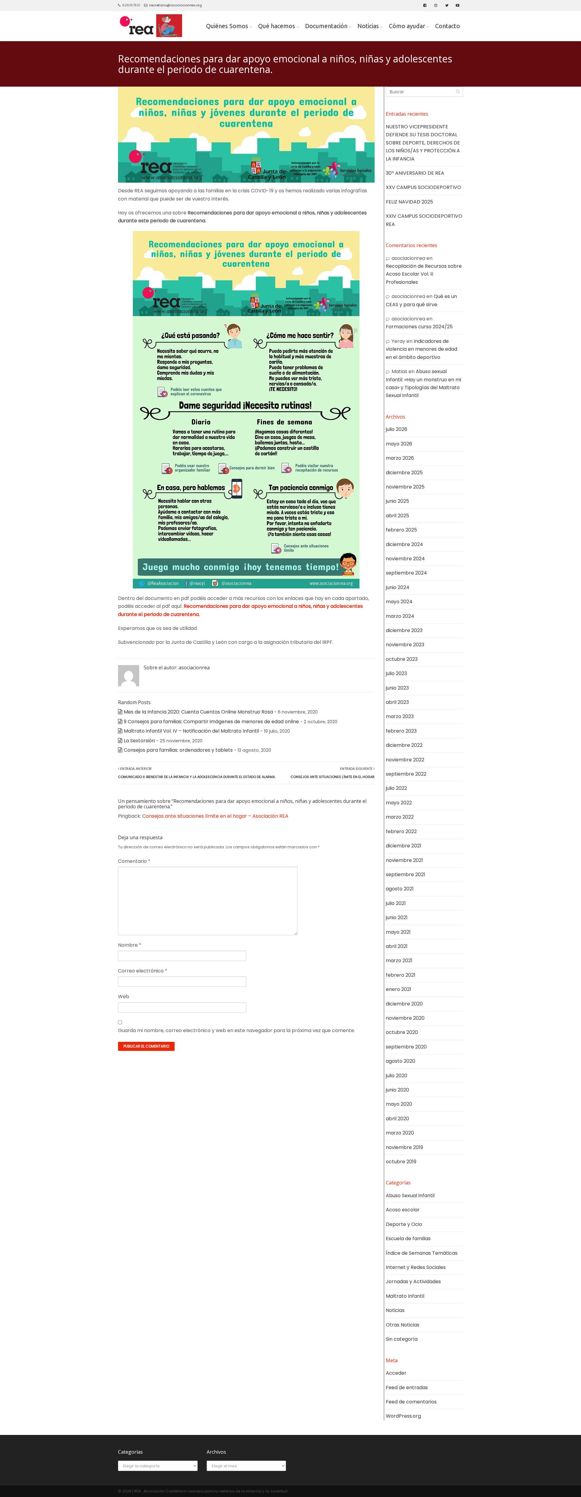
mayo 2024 (399, 601)
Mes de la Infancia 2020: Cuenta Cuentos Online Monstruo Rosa (198, 711)
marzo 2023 (400, 716)
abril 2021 (397, 946)
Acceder (396, 1372)
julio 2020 (396, 1075)
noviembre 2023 (405, 644)
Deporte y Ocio (404, 1224)
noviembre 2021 (404, 860)
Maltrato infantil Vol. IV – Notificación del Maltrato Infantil (191, 730)
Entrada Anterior (196, 772)
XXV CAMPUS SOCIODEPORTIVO (423, 187)
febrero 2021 (400, 975)
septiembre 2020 (406, 1046)
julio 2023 (396, 673)
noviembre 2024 (405, 558)
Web (123, 996)
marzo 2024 (400, 616)
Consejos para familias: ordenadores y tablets (178, 750)
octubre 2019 (401, 1161)
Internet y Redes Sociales (416, 1267)
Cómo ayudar (407, 25)
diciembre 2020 (404, 1003)
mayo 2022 (399, 802)
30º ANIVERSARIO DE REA (415, 173)
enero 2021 (398, 989)
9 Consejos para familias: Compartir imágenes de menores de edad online (211, 721)
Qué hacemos (276, 25)
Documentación (326, 25)
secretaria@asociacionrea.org (175, 5)
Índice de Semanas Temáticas (422, 1253)
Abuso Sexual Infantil (410, 1195)
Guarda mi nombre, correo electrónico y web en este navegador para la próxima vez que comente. (236, 1030)
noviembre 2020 (405, 1018)
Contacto (447, 25)
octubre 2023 (402, 659)
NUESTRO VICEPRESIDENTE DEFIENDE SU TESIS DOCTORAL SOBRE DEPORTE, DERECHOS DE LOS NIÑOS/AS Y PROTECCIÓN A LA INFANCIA (423, 142)
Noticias (368, 25)
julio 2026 (396, 429)
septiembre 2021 (405, 874)
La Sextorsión (139, 740)
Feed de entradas (407, 1387)
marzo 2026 (400, 458)
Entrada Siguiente (332, 772)
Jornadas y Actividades (413, 1281)
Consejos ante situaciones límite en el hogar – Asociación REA (215, 816)
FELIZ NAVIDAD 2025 (409, 201)
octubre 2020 (402, 1032)
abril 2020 (397, 1118)
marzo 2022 (400, 816)
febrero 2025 (401, 529)
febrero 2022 (401, 831)
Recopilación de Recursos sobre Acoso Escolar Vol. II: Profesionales (424, 274)
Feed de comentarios (411, 1401)
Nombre (129, 945)
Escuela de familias (408, 1238)
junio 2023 (397, 687)
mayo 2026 (399, 443)
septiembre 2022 (406, 773)
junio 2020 (397, 1089)
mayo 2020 (399, 1104)
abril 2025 (397, 515)
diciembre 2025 (404, 472)
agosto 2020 (400, 1061)
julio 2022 (396, 788)
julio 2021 (396, 903)
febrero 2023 (401, 730)
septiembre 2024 (406, 572)
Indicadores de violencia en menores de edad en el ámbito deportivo (421, 349)
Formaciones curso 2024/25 (419, 326)
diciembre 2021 (403, 845)
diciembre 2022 (404, 745)
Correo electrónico (142, 970)
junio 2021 (397, 917)
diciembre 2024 (404, 544)
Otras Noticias (402, 1324)
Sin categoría (402, 1339)
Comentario (134, 861)
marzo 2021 (399, 960)
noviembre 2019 (404, 1147)
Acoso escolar (403, 1209)
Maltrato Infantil (405, 1296)
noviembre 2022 (405, 759)
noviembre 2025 (405, 486)
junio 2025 (397, 501)
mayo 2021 (398, 932)
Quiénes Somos (227, 25)
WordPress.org (403, 1416)
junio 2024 (397, 587)
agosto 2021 (400, 888)
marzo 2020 (400, 1132)
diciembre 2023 (404, 630)
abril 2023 (397, 702)
